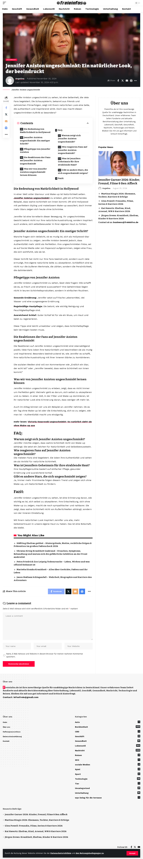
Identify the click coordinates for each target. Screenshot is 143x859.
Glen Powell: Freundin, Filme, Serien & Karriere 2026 (34, 826)
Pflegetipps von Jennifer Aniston (35, 150)
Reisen (107, 755)
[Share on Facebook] (118, 80)
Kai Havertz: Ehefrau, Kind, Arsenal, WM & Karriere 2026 (35, 831)
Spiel (107, 769)
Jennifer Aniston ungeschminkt (32, 198)
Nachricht (11, 59)
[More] (135, 80)
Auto (107, 722)
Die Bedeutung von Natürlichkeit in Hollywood (35, 131)
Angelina (19, 78)
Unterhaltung (107, 793)
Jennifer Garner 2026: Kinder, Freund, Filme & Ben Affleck (119, 181)
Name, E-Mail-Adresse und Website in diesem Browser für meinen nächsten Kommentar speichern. (44, 655)
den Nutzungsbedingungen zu (90, 853)
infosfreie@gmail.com (26, 697)
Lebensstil (107, 745)
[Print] (131, 80)
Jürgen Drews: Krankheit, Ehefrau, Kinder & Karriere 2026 (36, 837)
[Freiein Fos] (71, 3)
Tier (107, 783)
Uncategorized (107, 788)
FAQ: (60, 130)
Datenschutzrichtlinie (60, 853)
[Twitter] (135, 847)
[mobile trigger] (5, 3)
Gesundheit (107, 741)
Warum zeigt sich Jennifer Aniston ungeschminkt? (69, 138)
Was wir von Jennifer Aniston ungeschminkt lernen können (33, 172)
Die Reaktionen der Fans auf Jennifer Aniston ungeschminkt (35, 160)
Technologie (107, 778)
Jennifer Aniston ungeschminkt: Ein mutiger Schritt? (35, 140)
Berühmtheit (107, 726)
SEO (107, 760)
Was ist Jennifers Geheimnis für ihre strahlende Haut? (69, 161)
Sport (107, 774)
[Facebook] (131, 847)
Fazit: (61, 178)
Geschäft (107, 736)
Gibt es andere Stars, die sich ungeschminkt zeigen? (73, 171)
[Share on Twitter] (122, 80)
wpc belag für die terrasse (107, 797)
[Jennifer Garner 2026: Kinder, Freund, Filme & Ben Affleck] (119, 163)
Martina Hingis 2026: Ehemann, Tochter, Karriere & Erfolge (37, 820)
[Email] (127, 80)
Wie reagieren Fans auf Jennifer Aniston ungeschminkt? (72, 150)
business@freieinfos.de (125, 222)
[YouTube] (139, 847)
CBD (107, 731)
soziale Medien (107, 764)
